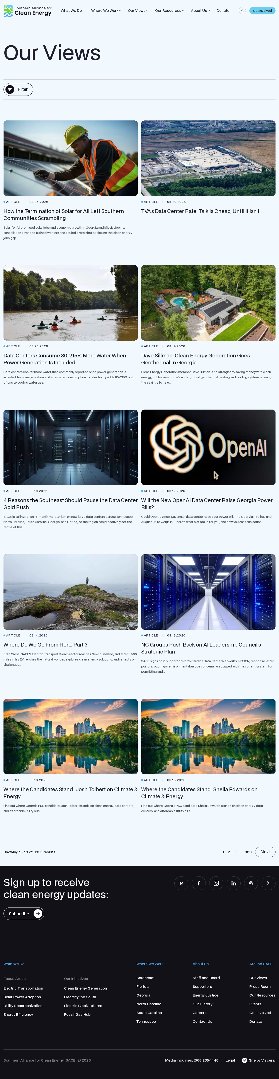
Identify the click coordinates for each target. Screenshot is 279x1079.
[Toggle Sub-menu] (83, 11)
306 (248, 851)
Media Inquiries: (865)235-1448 (192, 1060)
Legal (230, 1060)
